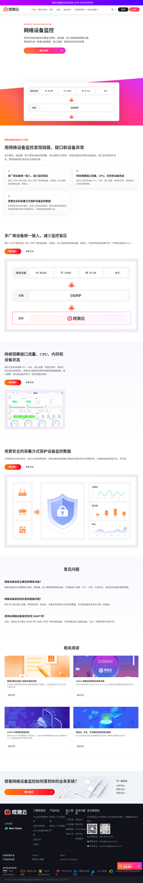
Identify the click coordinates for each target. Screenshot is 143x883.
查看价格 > (121, 793)
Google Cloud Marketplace (127, 871)
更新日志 (79, 824)
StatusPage (80, 829)
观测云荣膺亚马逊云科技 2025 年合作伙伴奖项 (72, 2)
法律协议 (79, 838)
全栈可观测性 (39, 826)
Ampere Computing (69, 859)
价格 (58, 9)
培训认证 (70, 834)
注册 (134, 9)
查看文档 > (121, 789)
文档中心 (79, 819)
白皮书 (36, 844)
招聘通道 (70, 829)
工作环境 (70, 819)
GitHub (35, 855)
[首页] (11, 9)
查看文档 (30, 251)
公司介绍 (37, 839)
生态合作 (67, 9)
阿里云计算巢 (38, 859)
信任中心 (79, 834)
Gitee (62, 855)
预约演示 (44, 50)
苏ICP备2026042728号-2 (57, 879)
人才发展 (70, 824)
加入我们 (69, 812)
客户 (51, 9)
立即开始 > (121, 785)
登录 (123, 9)
